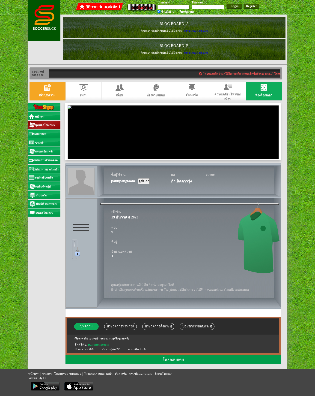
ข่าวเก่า (47, 374)
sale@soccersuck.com (196, 31)
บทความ (86, 326)
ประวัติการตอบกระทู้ (197, 326)
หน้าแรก (33, 374)
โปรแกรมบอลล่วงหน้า (98, 374)
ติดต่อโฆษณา (163, 374)
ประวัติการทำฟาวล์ (120, 326)
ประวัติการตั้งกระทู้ (158, 326)
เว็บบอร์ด (121, 374)
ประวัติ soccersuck (140, 374)
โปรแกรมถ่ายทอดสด (67, 374)
